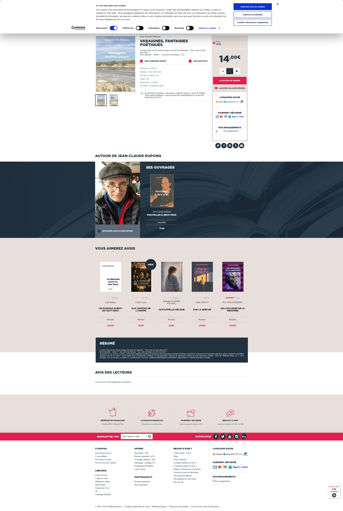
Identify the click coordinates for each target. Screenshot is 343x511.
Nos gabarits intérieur (183, 475)
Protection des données (179, 506)
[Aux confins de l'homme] (141, 276)
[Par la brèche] (202, 276)
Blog (176, 456)
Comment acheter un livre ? (185, 466)
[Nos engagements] (230, 131)
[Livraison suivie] (230, 102)
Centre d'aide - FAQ (182, 453)
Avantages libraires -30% (145, 459)
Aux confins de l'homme (141, 309)
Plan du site (178, 482)
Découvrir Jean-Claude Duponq (117, 231)
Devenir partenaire (142, 481)
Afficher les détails (207, 28)
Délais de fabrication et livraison (187, 469)
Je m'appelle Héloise (172, 309)
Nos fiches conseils (103, 459)
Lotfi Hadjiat (110, 302)
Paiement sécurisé (191, 420)
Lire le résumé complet (155, 61)
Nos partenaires (141, 485)
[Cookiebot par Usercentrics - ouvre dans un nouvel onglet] (78, 28)
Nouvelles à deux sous (161, 215)
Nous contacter (180, 459)
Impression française (113, 420)
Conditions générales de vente (136, 506)
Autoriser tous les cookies (253, 7)
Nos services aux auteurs (105, 463)
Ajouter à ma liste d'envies (231, 88)
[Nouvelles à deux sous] (161, 190)
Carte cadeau (139, 469)
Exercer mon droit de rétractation (205, 506)
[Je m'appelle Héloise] (171, 276)
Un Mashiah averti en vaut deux (110, 309)
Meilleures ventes (102, 481)
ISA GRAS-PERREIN (232, 302)
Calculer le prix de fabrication (186, 472)
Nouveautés (100, 485)
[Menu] (338, 485)
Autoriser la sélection (253, 14)
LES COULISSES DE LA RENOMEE (232, 309)
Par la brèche (202, 309)
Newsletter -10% (141, 453)
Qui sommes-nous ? (103, 453)
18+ (96, 491)
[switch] (139, 28)
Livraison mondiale (152, 420)
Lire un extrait (200, 61)
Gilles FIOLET (202, 302)
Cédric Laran (141, 302)
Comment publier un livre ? (185, 463)
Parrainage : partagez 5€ (144, 463)
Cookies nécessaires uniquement (252, 22)
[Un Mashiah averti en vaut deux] (110, 276)
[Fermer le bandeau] (278, 4)
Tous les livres (101, 475)
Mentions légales (159, 506)
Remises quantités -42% (144, 456)
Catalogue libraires (103, 494)
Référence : (145, 68)
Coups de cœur (101, 478)
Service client (230, 420)
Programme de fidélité (143, 466)
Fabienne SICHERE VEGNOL (171, 302)
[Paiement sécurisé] (230, 117)
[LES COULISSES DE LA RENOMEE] (233, 276)
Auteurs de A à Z (102, 488)
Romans (110, 319)
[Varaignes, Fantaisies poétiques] (115, 91)
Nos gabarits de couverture (185, 479)
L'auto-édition (101, 456)
